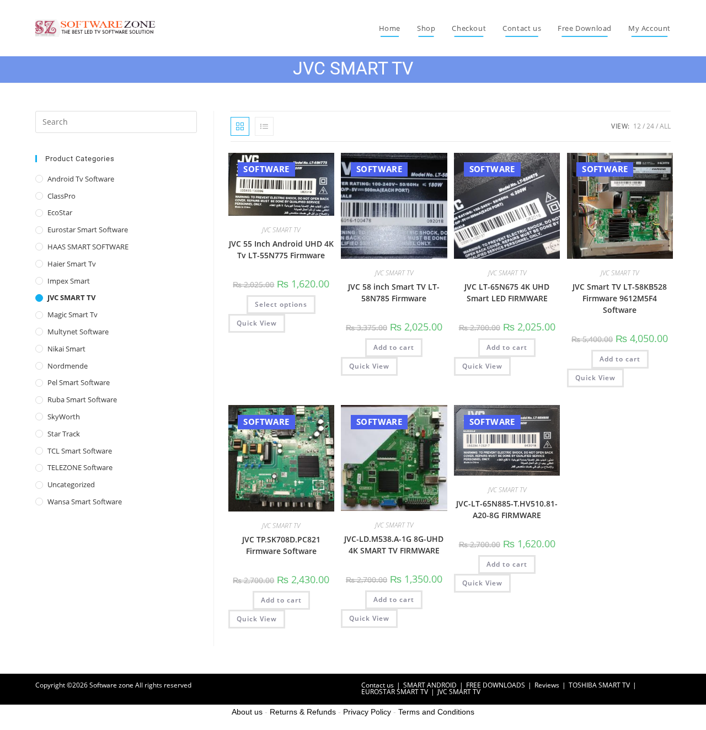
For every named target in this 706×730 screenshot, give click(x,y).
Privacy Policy (367, 711)
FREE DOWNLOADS (495, 685)
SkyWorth (63, 417)
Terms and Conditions (436, 711)
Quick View (257, 323)
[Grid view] (240, 126)
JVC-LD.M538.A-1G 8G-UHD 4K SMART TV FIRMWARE (393, 545)
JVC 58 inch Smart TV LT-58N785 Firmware (394, 292)
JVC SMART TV (281, 230)
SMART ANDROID (430, 685)
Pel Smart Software (78, 382)
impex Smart (68, 281)
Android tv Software (80, 179)
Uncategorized (71, 484)
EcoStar (59, 212)
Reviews (546, 685)
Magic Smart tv (72, 314)
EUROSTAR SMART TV (394, 691)
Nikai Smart (66, 349)
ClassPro (61, 196)
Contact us (377, 685)
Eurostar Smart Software (87, 230)
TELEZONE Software (80, 467)
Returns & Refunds (303, 711)
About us (247, 711)
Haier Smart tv (71, 264)
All (665, 126)
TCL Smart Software (79, 451)
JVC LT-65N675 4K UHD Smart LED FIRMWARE (506, 292)
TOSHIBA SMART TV (599, 685)
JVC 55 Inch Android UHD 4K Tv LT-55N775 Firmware (281, 249)
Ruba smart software (82, 399)
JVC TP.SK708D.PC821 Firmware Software (281, 545)
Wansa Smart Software (84, 502)
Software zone (111, 685)
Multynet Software (78, 332)
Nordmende (67, 366)
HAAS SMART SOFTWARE (88, 247)
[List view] (264, 126)
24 (650, 126)
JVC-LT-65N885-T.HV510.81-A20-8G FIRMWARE (507, 509)
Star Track (63, 434)
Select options (281, 304)
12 (637, 126)
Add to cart (393, 347)
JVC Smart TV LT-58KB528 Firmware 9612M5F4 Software (620, 298)
